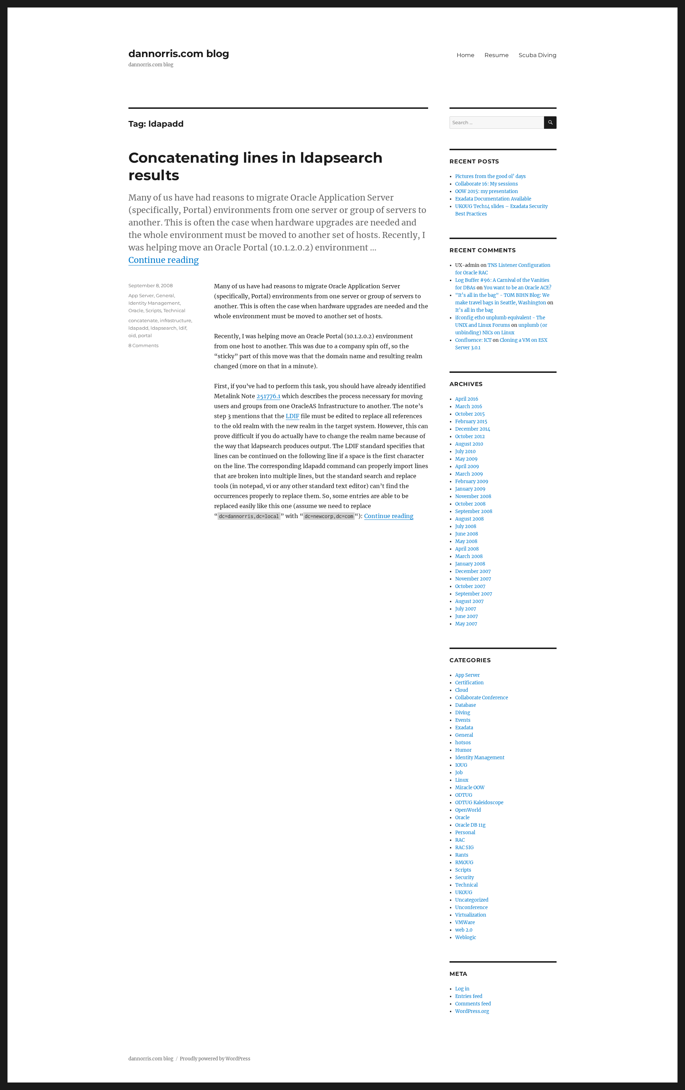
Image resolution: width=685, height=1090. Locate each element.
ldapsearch (164, 328)
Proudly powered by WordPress (215, 1059)
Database (465, 705)
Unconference (471, 907)
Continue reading (163, 260)
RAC (460, 840)
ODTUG (463, 795)
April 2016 (466, 399)
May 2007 (466, 624)
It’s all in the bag (474, 310)
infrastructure (175, 320)
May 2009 (466, 459)
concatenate (143, 320)
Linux (461, 780)
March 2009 (469, 474)
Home (466, 55)
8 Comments (143, 345)
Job (459, 773)
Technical (174, 310)
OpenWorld (468, 810)
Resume (496, 55)
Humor (463, 750)
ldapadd (138, 328)
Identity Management (154, 303)
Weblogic (465, 937)
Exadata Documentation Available (493, 199)
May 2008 (466, 541)
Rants (461, 855)
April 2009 (467, 466)
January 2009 (470, 489)
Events (463, 720)
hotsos (463, 743)
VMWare (465, 922)
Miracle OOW (469, 788)
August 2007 (469, 601)
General (165, 295)
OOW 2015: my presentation (486, 191)
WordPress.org (472, 1011)
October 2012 (470, 437)
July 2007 (465, 609)
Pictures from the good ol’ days (490, 176)
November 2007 (473, 579)
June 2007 (466, 616)
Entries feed (468, 996)
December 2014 (472, 429)
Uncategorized (471, 900)
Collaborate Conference (481, 698)
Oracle (135, 310)
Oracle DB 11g (470, 825)
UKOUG (463, 892)
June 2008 (466, 534)
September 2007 (473, 594)
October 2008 (470, 504)
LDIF (292, 416)
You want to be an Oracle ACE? (517, 288)
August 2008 (469, 519)
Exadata (464, 728)
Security (464, 877)
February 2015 (471, 422)
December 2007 (473, 571)
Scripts (153, 310)
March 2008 (469, 556)
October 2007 (470, 586)
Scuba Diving (538, 55)
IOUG (461, 765)
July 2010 (465, 451)
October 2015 (470, 414)
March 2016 (468, 407)
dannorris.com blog (178, 53)
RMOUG (464, 863)
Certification (469, 683)
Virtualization (470, 915)
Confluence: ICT (473, 340)
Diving (462, 713)
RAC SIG (464, 848)
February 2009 (471, 481)
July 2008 (465, 526)
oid (132, 335)
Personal (465, 833)
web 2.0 (463, 930)
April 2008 (467, 549)
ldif (182, 328)
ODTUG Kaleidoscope (479, 803)
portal (145, 335)
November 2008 (473, 496)
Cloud (461, 690)
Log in (462, 989)
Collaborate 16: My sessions (486, 184)
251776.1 (268, 396)
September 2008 (473, 511)
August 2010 (469, 444)
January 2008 (470, 564)
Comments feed (473, 1004)
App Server (141, 295)
